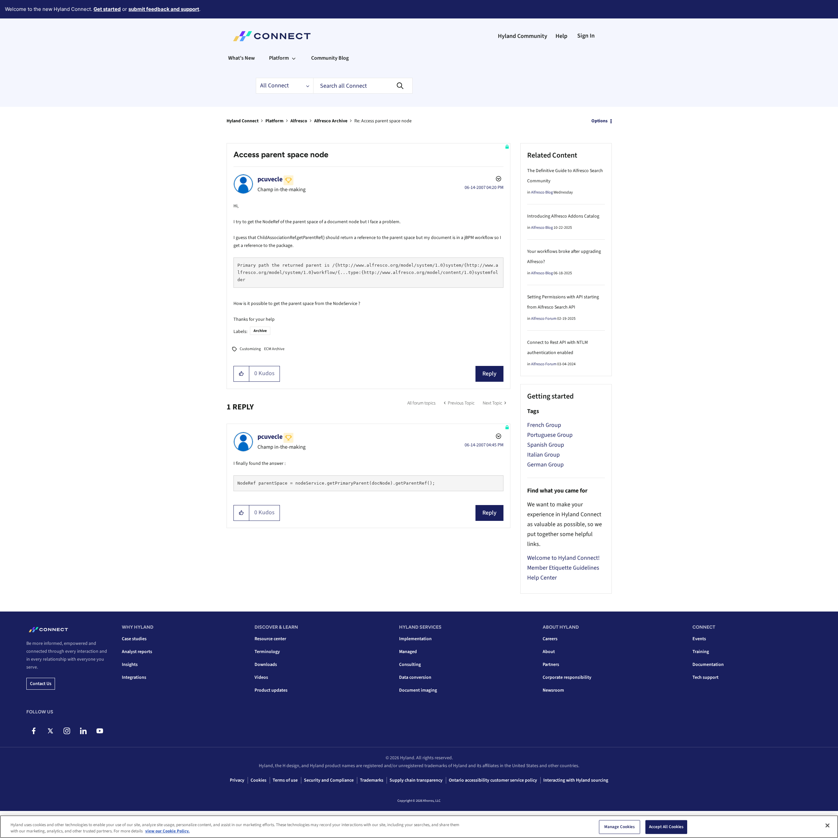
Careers (550, 639)
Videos (261, 677)
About (549, 651)
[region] (419, 826)
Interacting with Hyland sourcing (575, 780)
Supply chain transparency (416, 780)
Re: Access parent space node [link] (383, 121)
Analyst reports (137, 651)
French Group (544, 425)
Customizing (250, 349)
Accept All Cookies (666, 827)
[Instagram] (66, 731)
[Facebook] (33, 731)
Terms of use (285, 780)
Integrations (134, 677)
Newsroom (553, 690)
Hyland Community (522, 36)
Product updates (271, 690)
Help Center (542, 578)
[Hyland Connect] (271, 36)
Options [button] (599, 121)
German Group (545, 465)
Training (700, 651)
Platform (274, 121)
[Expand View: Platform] (293, 58)
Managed (408, 651)
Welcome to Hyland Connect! (563, 558)
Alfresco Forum (543, 318)
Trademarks (371, 780)
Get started (107, 9)
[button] (241, 373)
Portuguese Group (550, 435)
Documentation (708, 664)
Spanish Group (545, 445)
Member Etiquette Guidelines (563, 568)
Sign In (586, 36)
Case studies (134, 639)
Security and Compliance (329, 780)
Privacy (237, 780)
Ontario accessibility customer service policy (493, 780)
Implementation (415, 639)
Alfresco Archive (330, 121)
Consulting (410, 664)
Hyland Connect (242, 121)
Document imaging (418, 690)
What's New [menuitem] (241, 58)
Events (699, 639)
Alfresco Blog (542, 192)
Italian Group (543, 455)
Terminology (267, 651)
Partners (551, 664)
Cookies (258, 780)
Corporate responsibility (567, 677)
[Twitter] (50, 731)
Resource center (270, 639)
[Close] (827, 825)
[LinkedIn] (83, 731)
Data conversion (415, 677)
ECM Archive (274, 349)
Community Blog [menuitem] (330, 58)
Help (561, 36)
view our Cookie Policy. (167, 831)
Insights (130, 664)
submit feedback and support (163, 9)
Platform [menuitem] (279, 58)
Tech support (705, 677)
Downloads (266, 664)
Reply (489, 374)
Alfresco (298, 121)
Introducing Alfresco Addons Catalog (563, 216)
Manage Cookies (619, 827)
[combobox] (363, 86)
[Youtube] (99, 731)
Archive (260, 331)
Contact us (40, 683)
